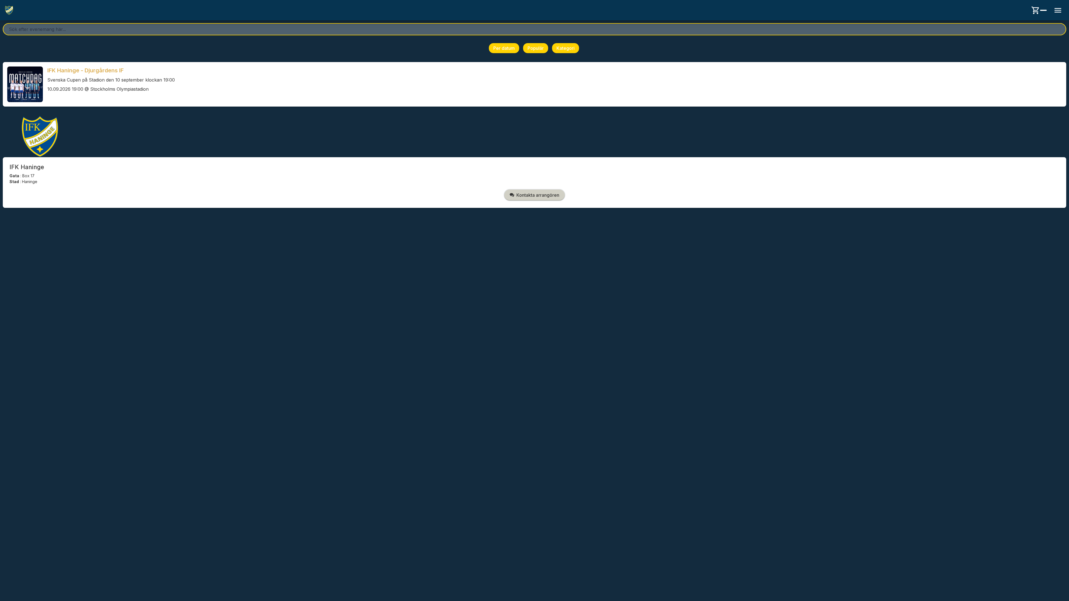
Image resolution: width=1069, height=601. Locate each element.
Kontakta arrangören (537, 195)
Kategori (565, 48)
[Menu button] (1058, 10)
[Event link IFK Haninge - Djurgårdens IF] (23, 84)
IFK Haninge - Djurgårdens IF (85, 70)
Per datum (504, 48)
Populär (536, 48)
